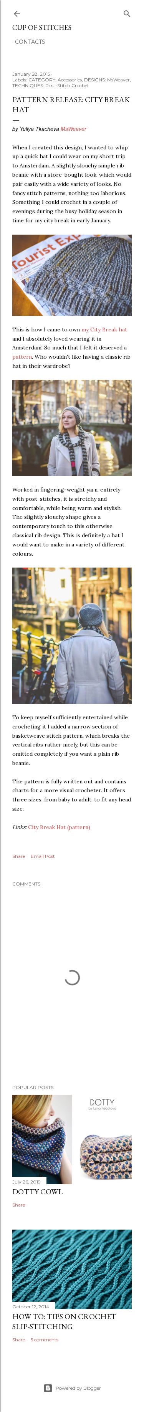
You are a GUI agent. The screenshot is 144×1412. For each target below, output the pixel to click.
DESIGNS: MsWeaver (107, 80)
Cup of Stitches (41, 27)
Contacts (30, 41)
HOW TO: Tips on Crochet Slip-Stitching (64, 1321)
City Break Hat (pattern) (59, 827)
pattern (22, 356)
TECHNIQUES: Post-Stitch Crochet (50, 85)
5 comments (44, 1339)
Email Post (43, 856)
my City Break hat (104, 329)
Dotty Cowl (37, 1192)
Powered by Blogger (78, 1388)
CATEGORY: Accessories (55, 80)
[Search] (127, 12)
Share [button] (18, 856)
